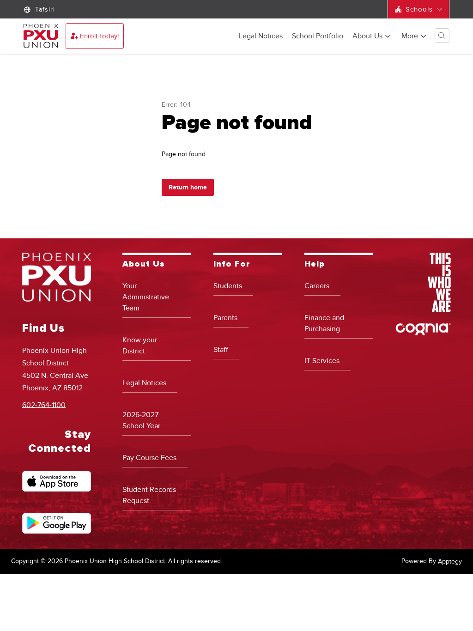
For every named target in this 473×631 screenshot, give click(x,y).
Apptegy (450, 561)
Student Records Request (149, 495)
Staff (220, 349)
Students (227, 286)
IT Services (322, 360)
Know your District (139, 345)
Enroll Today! (99, 36)
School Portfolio (317, 36)
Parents (225, 317)
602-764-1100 (44, 404)
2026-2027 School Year (141, 420)
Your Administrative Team (145, 297)
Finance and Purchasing (324, 323)
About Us (367, 36)
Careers (316, 286)
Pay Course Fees (149, 457)
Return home (188, 187)
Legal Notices (261, 36)
